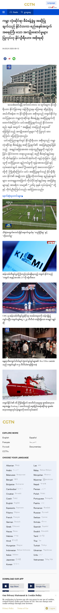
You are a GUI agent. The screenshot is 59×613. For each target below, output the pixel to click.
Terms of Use (22, 608)
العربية (33, 442)
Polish (39, 493)
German (13, 521)
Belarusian (15, 474)
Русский (5, 446)
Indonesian (18, 550)
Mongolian (42, 474)
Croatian (13, 493)
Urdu (38, 554)
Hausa (12, 531)
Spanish (41, 526)
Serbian (40, 517)
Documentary (35, 446)
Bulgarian (15, 484)
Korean (12, 564)
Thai (37, 540)
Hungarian (14, 545)
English (5, 437)
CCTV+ (5, 451)
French (13, 517)
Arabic (12, 470)
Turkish (40, 545)
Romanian (42, 507)
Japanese (13, 559)
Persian (39, 488)
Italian (12, 554)
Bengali (12, 479)
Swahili (41, 531)
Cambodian (14, 488)
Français (6, 442)
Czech (12, 498)
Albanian (13, 465)
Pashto (39, 502)
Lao (37, 465)
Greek (13, 526)
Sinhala (40, 521)
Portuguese (43, 498)
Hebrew (12, 535)
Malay (42, 470)
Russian (41, 512)
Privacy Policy (8, 608)
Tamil (39, 535)
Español (33, 437)
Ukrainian (43, 550)
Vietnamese (43, 559)
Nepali (40, 484)
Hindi (12, 540)
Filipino (13, 512)
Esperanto (15, 507)
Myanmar (43, 479)
